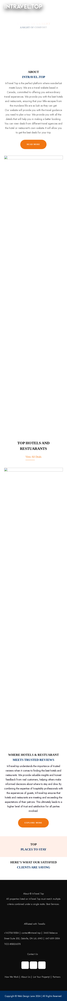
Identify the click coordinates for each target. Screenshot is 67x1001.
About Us (25, 977)
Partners (56, 977)
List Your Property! (41, 977)
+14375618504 (11, 933)
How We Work (11, 977)
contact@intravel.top (31, 933)
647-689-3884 (52, 938)
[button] (57, 6)
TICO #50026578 (12, 944)
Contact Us (32, 954)
